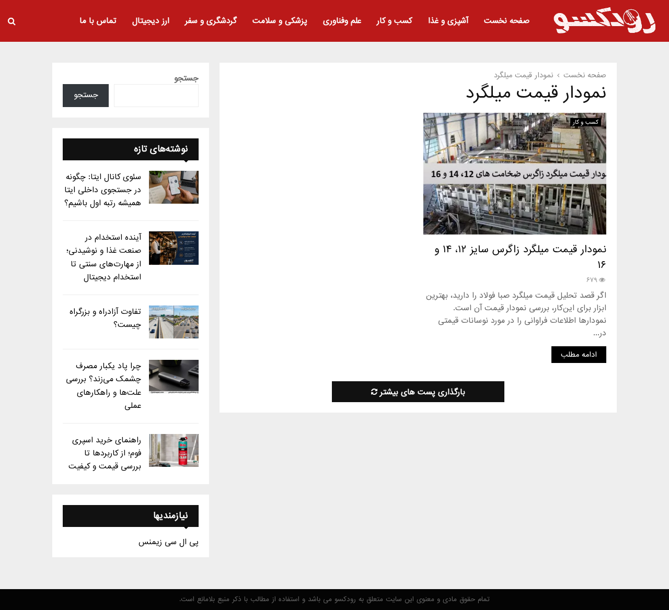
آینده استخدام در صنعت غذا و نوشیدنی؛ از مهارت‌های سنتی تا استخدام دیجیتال (103, 257)
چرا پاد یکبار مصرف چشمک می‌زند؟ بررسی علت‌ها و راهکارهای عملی (103, 386)
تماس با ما (98, 21)
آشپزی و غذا (448, 21)
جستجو (186, 78)
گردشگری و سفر (211, 21)
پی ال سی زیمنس (169, 542)
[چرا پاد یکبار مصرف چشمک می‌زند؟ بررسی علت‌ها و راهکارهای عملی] (174, 376)
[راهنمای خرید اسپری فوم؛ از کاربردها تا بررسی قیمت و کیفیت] (174, 450)
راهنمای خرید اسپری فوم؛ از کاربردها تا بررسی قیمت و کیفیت (104, 453)
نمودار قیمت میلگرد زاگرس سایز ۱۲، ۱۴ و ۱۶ (520, 257)
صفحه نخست (506, 21)
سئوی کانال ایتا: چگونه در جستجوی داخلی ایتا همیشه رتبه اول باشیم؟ (102, 190)
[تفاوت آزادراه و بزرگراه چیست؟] (174, 322)
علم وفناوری (342, 21)
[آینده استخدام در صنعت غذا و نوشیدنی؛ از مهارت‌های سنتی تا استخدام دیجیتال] (174, 247)
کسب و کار (394, 21)
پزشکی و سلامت (279, 21)
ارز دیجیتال (150, 21)
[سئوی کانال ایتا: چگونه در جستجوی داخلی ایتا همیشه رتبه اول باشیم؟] (174, 187)
